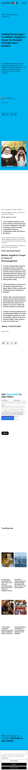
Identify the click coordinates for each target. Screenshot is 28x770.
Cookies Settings (14, 760)
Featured (16, 14)
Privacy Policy (20, 414)
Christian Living (9, 14)
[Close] (26, 752)
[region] (14, 760)
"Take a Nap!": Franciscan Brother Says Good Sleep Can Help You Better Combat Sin (7, 630)
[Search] (23, 3)
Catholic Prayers (5, 16)
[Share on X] (12, 114)
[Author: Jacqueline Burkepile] (2, 98)
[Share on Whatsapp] (8, 114)
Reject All (14, 764)
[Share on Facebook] (3, 114)
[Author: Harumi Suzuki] (16, 613)
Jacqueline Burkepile (8, 97)
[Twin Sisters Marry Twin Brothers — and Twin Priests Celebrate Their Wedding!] (20, 607)
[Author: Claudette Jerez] (3, 565)
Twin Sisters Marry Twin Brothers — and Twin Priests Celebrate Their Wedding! (20, 630)
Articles (3, 14)
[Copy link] (16, 114)
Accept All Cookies (14, 767)
